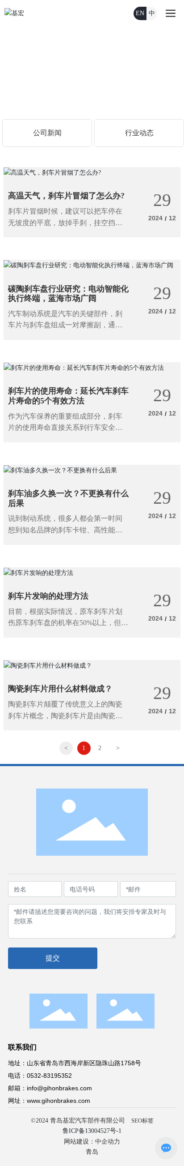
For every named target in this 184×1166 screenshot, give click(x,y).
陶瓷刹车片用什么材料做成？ (60, 688)
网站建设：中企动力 (92, 1141)
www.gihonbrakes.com (58, 1100)
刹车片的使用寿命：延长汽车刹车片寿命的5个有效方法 (68, 395)
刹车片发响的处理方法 (48, 596)
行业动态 (139, 133)
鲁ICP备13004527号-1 (92, 1130)
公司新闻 (47, 133)
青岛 (92, 1152)
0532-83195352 (49, 1075)
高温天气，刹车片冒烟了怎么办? (66, 195)
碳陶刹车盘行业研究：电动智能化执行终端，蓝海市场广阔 (68, 293)
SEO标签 (142, 1120)
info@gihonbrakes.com (59, 1088)
